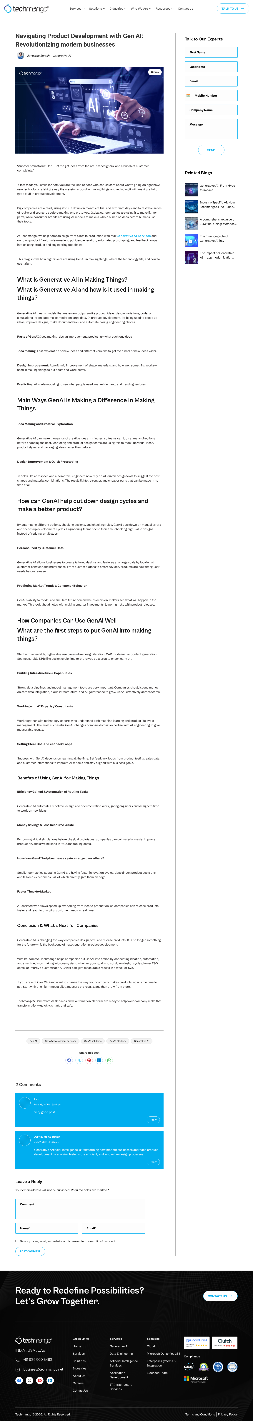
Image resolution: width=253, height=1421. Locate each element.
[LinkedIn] (99, 1060)
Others (155, 72)
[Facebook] (69, 1060)
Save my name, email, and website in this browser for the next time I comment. (68, 1241)
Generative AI (141, 1041)
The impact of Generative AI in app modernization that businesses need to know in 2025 (217, 255)
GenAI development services (60, 1041)
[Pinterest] (89, 1060)
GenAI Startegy (117, 1041)
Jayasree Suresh (38, 55)
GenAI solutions (92, 1041)
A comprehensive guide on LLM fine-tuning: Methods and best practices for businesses (218, 221)
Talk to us (230, 8)
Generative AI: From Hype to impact (217, 188)
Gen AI (33, 1041)
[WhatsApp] (109, 1060)
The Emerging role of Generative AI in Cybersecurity (214, 238)
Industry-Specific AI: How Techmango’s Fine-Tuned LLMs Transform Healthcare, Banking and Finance (217, 204)
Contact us (217, 1296)
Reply (153, 1119)
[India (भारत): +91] (189, 95)
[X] (79, 1060)
